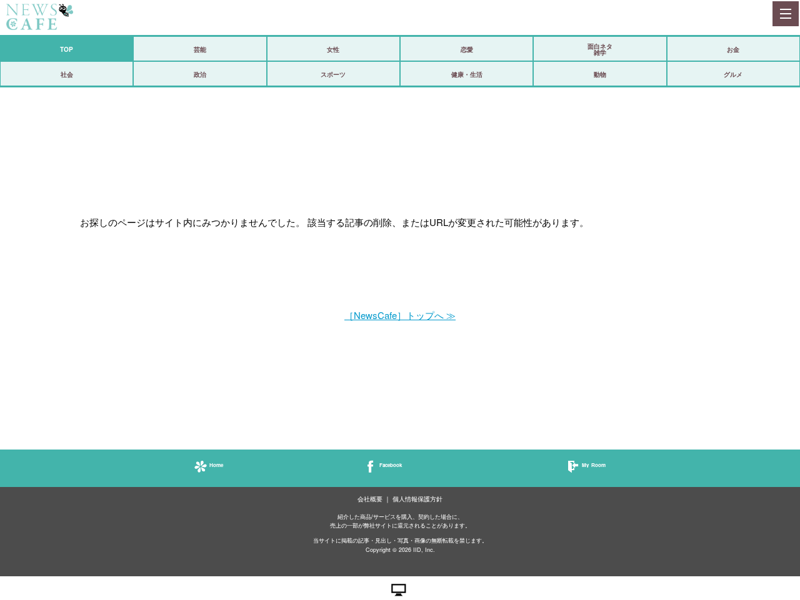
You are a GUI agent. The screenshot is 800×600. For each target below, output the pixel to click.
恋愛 (467, 49)
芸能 (200, 49)
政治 (200, 74)
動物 (600, 74)
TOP (66, 49)
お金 (733, 49)
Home (216, 465)
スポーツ (333, 74)
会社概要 (370, 499)
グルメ (733, 74)
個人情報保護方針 (417, 499)
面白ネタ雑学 (600, 49)
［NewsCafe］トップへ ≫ (400, 315)
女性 (333, 49)
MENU (785, 13)
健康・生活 (466, 74)
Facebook (390, 465)
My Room (594, 465)
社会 (67, 74)
